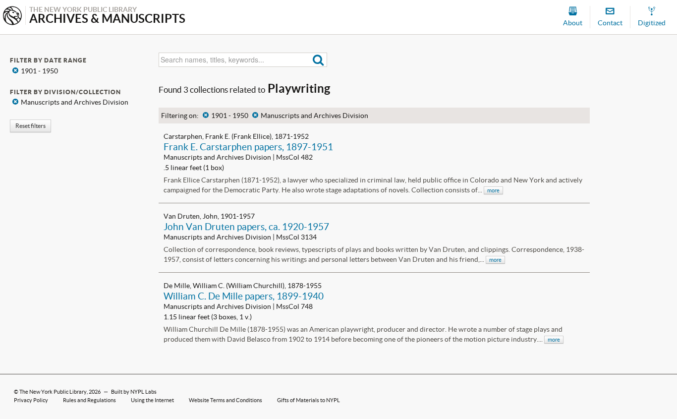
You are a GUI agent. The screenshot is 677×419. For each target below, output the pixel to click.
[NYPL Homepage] (12, 16)
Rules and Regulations (89, 400)
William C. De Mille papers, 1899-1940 (244, 296)
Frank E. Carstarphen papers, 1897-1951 (248, 146)
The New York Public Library (53, 392)
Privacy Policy (31, 400)
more (493, 190)
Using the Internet (152, 400)
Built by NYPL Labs (134, 392)
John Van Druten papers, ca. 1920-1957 (246, 226)
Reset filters (30, 125)
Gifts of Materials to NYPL (308, 400)
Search (318, 60)
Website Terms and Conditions (225, 400)
